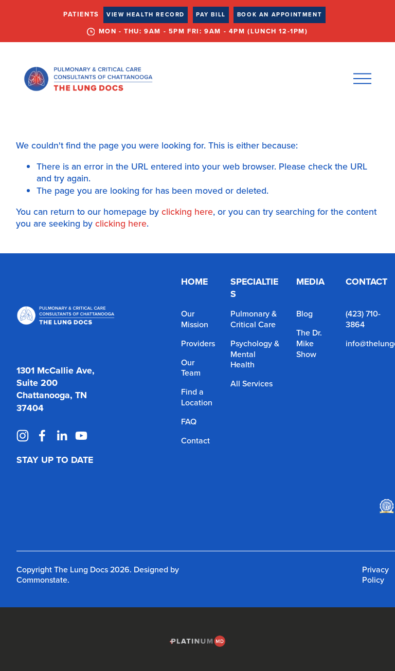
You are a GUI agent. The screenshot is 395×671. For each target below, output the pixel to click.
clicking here (187, 211)
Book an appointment (279, 14)
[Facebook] (42, 436)
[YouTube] (81, 436)
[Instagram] (22, 436)
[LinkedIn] (62, 436)
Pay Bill (211, 14)
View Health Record (145, 14)
